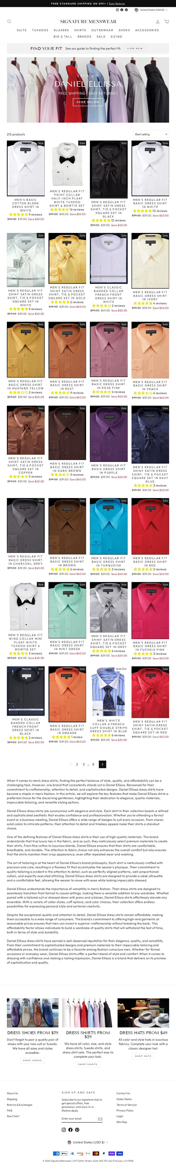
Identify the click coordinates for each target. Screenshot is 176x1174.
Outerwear (102, 30)
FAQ (9, 1110)
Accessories (147, 30)
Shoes (124, 30)
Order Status (124, 1099)
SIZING (116, 36)
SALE (101, 36)
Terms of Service (127, 1104)
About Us (12, 1093)
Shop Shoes (32, 1060)
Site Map (122, 1122)
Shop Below (88, 102)
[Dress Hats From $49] (143, 1012)
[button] (19, 214)
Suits (22, 30)
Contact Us (123, 1093)
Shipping (12, 1099)
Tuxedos (40, 30)
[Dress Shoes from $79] (32, 1012)
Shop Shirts (88, 1064)
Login (120, 1116)
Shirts (80, 30)
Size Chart (13, 1116)
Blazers (61, 30)
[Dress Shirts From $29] (88, 1012)
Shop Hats (143, 1056)
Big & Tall (63, 36)
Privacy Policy (125, 1110)
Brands (85, 36)
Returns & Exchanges (19, 1104)
